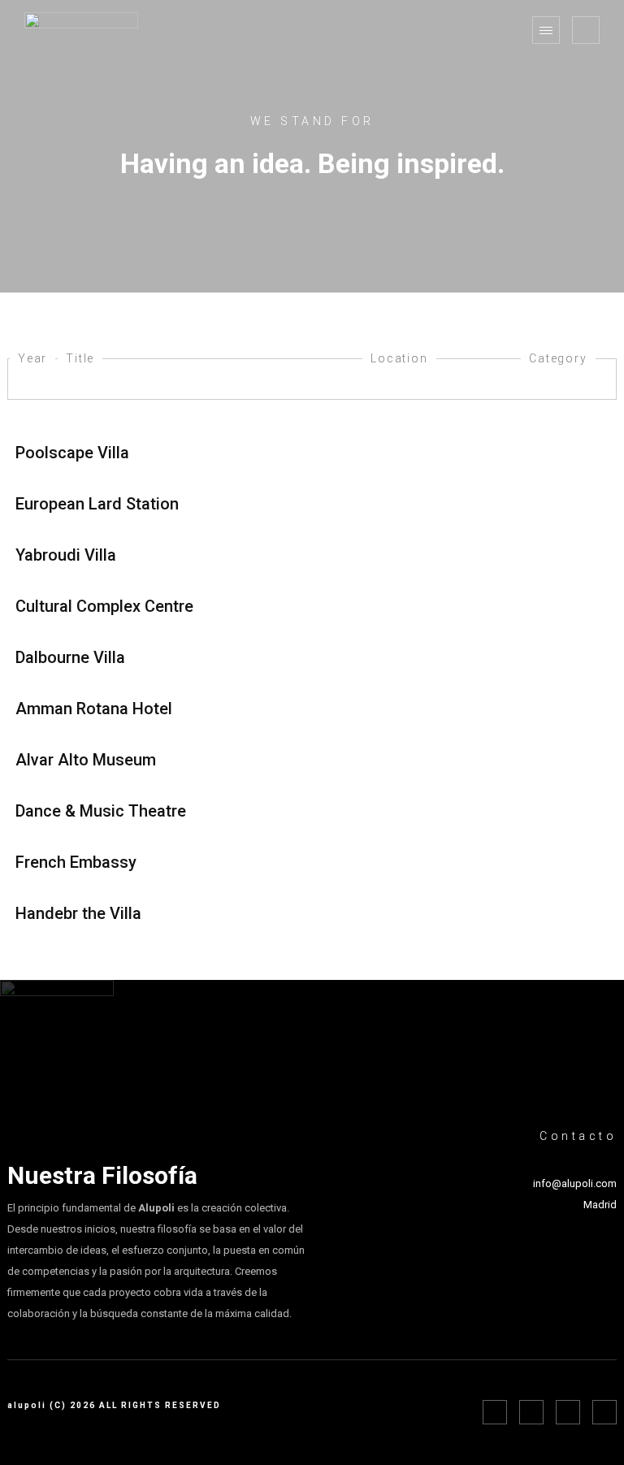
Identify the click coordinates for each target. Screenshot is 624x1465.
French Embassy (75, 862)
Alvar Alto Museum (85, 759)
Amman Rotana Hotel (93, 708)
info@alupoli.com (575, 1183)
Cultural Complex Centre (104, 606)
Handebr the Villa (78, 913)
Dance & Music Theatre (100, 811)
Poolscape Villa (72, 452)
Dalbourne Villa (70, 657)
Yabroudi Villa (65, 555)
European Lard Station (97, 504)
